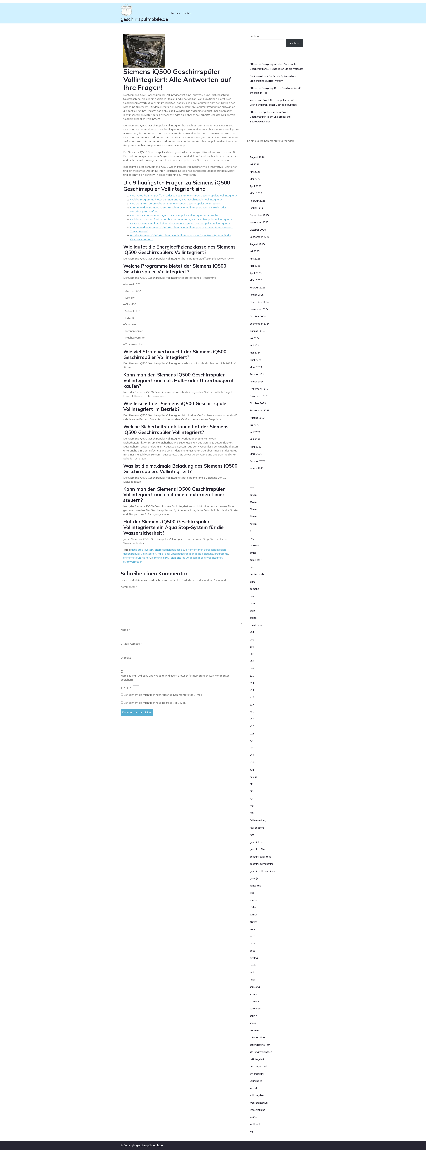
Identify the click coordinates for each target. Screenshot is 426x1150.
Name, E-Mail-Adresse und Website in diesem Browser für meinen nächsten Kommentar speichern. (175, 677)
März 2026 (256, 193)
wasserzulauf (257, 1109)
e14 (252, 690)
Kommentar (129, 586)
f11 (252, 784)
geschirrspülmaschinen (262, 871)
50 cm (253, 509)
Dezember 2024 (259, 302)
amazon (254, 545)
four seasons (257, 827)
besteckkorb (257, 574)
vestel (253, 1088)
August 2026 (257, 157)
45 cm (253, 502)
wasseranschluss (259, 1102)
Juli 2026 (254, 164)
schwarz (254, 1001)
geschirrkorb (256, 842)
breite (253, 617)
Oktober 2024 (258, 316)
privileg (254, 958)
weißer (254, 1117)
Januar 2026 (257, 207)
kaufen (253, 900)
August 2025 (257, 244)
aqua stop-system (142, 549)
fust (252, 834)
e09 (252, 668)
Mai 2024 (255, 352)
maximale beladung (201, 553)
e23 (252, 748)
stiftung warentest (261, 1052)
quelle (253, 965)
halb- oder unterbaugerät (173, 553)
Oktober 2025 (258, 229)
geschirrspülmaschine (262, 863)
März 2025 (256, 280)
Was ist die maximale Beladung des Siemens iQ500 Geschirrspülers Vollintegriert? (180, 223)
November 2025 (259, 222)
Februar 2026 (257, 200)
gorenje (254, 878)
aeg (252, 538)
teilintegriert (257, 1059)
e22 (252, 740)
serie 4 (253, 1015)
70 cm (253, 523)
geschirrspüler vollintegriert (139, 553)
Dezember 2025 (259, 215)
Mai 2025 (255, 265)
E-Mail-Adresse (131, 643)
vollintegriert (257, 1095)
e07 (252, 661)
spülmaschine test (260, 1044)
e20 (252, 726)
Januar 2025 (257, 294)
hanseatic (255, 885)
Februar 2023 (257, 461)
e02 (252, 639)
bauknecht (256, 559)
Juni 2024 (255, 345)
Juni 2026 (255, 171)
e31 (252, 769)
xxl (251, 1131)
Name (125, 629)
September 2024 (259, 323)
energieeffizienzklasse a (169, 549)
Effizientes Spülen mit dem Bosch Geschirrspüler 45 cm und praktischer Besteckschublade (270, 116)
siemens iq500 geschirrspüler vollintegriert (197, 557)
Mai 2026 (255, 178)
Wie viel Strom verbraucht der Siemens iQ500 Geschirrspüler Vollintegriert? (176, 203)
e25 (252, 762)
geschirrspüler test (260, 856)
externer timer (194, 549)
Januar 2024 (257, 381)
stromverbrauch (132, 561)
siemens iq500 (160, 557)
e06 (252, 654)
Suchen (254, 36)
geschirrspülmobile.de (144, 19)
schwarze (255, 1008)
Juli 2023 (254, 425)
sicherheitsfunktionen (136, 557)
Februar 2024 (257, 374)
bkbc (252, 581)
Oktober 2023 (258, 403)
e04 (252, 646)
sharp (253, 1023)
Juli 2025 (254, 251)
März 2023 (256, 453)
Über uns (175, 13)
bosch (253, 596)
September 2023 (259, 410)
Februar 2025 (257, 287)
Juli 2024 (254, 338)
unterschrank (257, 1073)
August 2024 (257, 331)
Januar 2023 (257, 468)
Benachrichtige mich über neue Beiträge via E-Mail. (154, 702)
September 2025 (259, 236)
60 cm (253, 516)
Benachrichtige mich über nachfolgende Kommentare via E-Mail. (162, 694)
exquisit (254, 777)
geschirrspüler (257, 849)
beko (252, 567)
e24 (252, 755)
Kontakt (187, 13)
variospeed (256, 1080)
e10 (252, 675)
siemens (254, 1030)
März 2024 (256, 367)
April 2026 (255, 186)
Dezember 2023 (259, 388)
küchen (253, 914)
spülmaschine (257, 1037)
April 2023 (255, 446)
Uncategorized (258, 1066)
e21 (252, 733)
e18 (252, 711)
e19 (252, 719)
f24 (252, 798)
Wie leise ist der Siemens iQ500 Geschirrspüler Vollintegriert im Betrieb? (174, 215)
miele (253, 929)
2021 (253, 487)
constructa (256, 625)
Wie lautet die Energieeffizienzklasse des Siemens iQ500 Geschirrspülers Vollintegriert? (183, 195)
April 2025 (255, 273)
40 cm (253, 494)
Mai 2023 (255, 439)
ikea (252, 892)
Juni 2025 (255, 258)
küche (253, 907)
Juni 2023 (255, 432)
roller (252, 979)
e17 (252, 704)
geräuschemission (215, 549)
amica (253, 552)
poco (252, 950)
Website (126, 657)
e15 (252, 697)
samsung (255, 986)
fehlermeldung (258, 820)
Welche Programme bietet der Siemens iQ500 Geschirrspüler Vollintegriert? (176, 199)
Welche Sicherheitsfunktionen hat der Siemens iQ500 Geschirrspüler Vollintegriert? (181, 219)
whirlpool (255, 1124)
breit (252, 610)
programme (221, 553)
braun (253, 603)
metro (253, 921)
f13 (252, 791)
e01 (252, 632)
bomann (254, 588)
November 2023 (259, 396)
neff (252, 936)
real (252, 972)
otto (252, 943)
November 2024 (259, 309)
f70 (252, 805)
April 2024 (255, 359)
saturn (253, 994)
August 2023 (257, 417)
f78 (252, 813)
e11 (252, 683)
